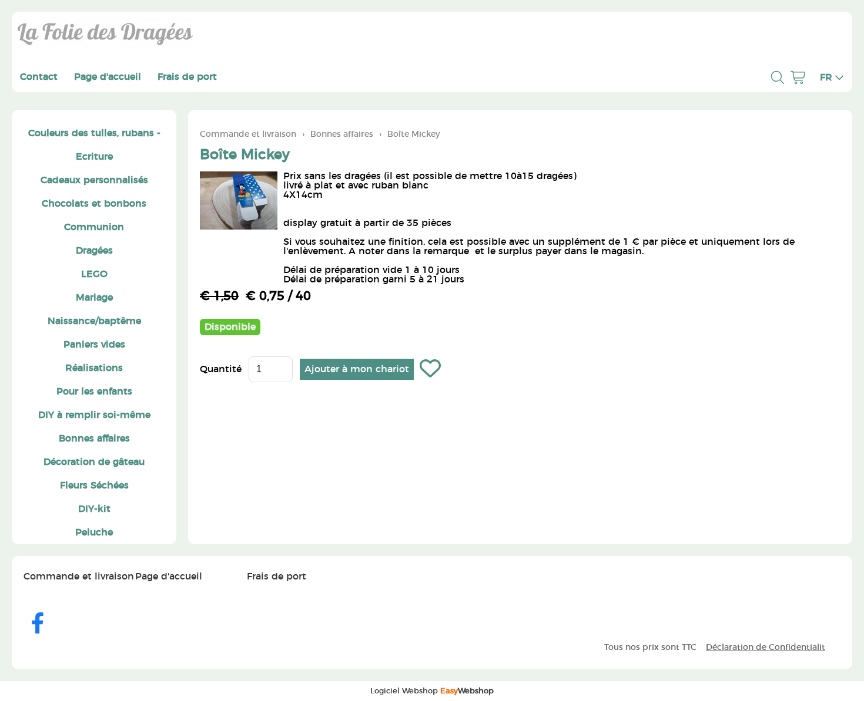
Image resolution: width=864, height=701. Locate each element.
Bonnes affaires (94, 438)
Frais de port (187, 77)
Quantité (221, 369)
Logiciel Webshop (432, 691)
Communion (94, 227)
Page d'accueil (107, 77)
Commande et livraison (248, 134)
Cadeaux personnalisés (94, 180)
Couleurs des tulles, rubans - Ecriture (94, 145)
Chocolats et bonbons (94, 203)
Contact (39, 77)
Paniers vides (94, 344)
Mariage (94, 297)
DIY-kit (94, 509)
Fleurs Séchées (94, 485)
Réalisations (94, 368)
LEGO (94, 274)
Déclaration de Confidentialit (765, 647)
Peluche (94, 532)
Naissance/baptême (94, 321)
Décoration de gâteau (94, 462)
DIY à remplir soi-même (94, 415)
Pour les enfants (94, 391)
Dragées (94, 250)
